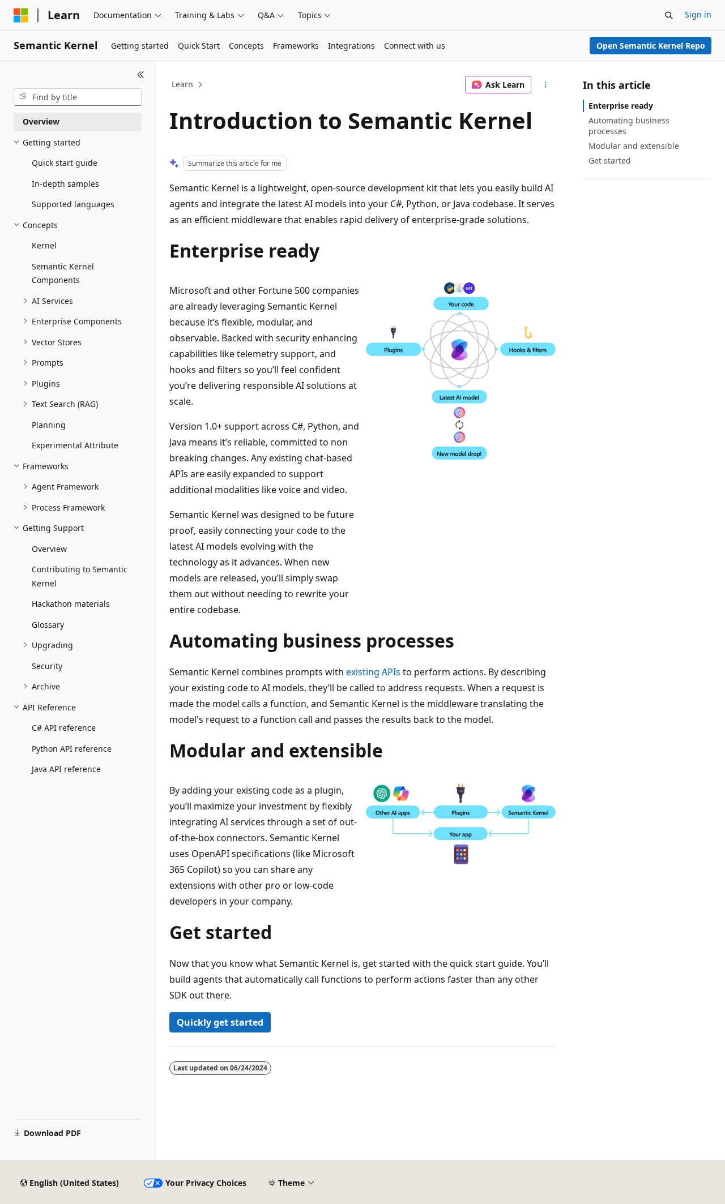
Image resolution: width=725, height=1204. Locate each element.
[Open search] (669, 15)
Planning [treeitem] (49, 424)
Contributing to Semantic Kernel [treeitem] (79, 576)
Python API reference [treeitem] (72, 748)
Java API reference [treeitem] (66, 769)
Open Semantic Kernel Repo (650, 45)
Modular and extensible (633, 145)
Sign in (698, 14)
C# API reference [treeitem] (64, 727)
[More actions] (546, 85)
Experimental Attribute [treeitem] (75, 445)
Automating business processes (628, 125)
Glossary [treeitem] (48, 624)
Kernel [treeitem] (44, 245)
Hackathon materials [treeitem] (71, 603)
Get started (609, 160)
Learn (182, 84)
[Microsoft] (21, 15)
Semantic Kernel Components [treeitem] (63, 273)
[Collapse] (141, 75)
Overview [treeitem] (41, 121)
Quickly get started (220, 1022)
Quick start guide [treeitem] (64, 162)
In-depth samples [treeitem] (65, 183)
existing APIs (373, 672)
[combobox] (78, 97)
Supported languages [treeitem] (73, 204)
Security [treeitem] (47, 666)
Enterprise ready (620, 105)
